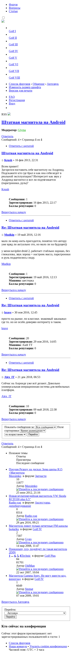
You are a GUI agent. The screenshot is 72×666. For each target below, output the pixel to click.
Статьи (13, 11)
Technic (26, 555)
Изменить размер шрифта (25, 87)
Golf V (13, 57)
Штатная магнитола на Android (33, 122)
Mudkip (9, 234)
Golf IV (13, 51)
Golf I (12, 31)
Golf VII (14, 71)
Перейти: (10, 609)
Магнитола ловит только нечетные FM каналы (38, 525)
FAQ (12, 96)
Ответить (7, 136)
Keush (8, 160)
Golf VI (13, 64)
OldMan (30, 565)
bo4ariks (14, 529)
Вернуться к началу (13, 212)
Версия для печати (20, 90)
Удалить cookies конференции (48, 646)
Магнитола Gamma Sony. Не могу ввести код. (37, 575)
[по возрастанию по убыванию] (21, 434)
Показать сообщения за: (19, 427)
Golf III (13, 44)
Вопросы (14, 7)
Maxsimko (15, 476)
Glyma (22, 130)
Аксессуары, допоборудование (30, 504)
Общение (38, 83)
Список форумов (19, 83)
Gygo (28, 539)
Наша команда (18, 646)
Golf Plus (50, 555)
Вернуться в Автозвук (15, 601)
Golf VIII (14, 77)
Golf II (13, 37)
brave (7, 312)
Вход (12, 103)
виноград (15, 579)
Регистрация (17, 100)
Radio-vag (15, 502)
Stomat (29, 589)
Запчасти (41, 476)
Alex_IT (9, 377)
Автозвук (53, 83)
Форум (13, 4)
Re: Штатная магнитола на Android (30, 227)
